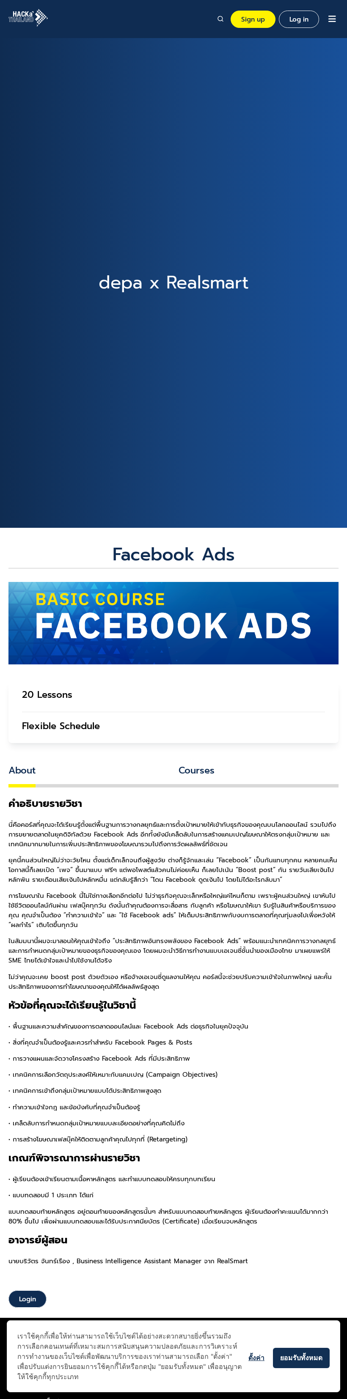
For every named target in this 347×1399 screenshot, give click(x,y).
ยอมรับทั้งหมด (301, 1357)
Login (27, 1299)
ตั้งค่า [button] (256, 1357)
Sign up (253, 19)
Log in (298, 19)
